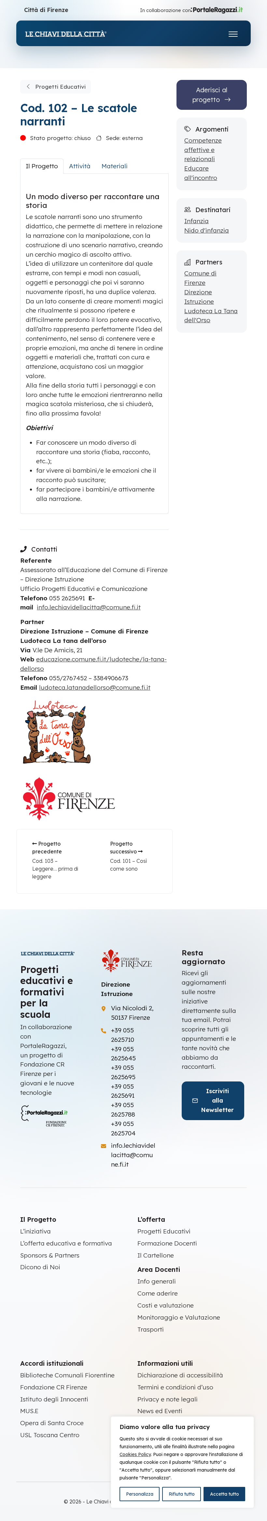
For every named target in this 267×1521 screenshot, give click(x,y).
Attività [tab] (80, 166)
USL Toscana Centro (49, 1435)
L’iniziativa (35, 1231)
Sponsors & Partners (49, 1255)
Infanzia (196, 221)
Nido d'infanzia (206, 230)
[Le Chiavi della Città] (73, 33)
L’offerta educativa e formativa (66, 1243)
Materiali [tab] (115, 166)
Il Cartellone (155, 1255)
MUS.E (29, 1411)
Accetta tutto (224, 1494)
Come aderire (157, 1293)
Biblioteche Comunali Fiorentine (67, 1375)
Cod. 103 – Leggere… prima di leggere (55, 869)
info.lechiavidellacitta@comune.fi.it (89, 607)
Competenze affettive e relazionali (203, 149)
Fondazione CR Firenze (53, 1387)
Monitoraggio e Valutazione (178, 1317)
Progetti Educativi (60, 86)
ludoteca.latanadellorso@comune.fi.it (94, 687)
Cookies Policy (135, 1454)
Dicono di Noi (40, 1267)
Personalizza (139, 1494)
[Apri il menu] (233, 33)
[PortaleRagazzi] (217, 10)
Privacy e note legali (167, 1399)
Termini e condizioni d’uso (175, 1387)
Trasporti (150, 1329)
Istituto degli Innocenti (54, 1399)
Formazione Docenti (167, 1243)
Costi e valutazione (165, 1305)
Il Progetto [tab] (42, 166)
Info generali (156, 1281)
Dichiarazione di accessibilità (180, 1375)
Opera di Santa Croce (52, 1423)
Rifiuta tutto (182, 1494)
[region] (182, 1462)
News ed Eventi (159, 1411)
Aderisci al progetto (209, 95)
